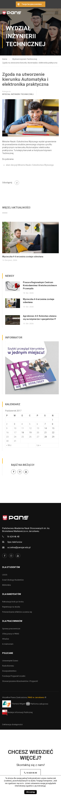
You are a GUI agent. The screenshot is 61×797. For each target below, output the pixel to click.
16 (7, 432)
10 (15, 428)
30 (7, 441)
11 (22, 428)
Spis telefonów (14, 542)
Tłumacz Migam (19, 704)
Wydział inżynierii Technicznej (17, 94)
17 (15, 432)
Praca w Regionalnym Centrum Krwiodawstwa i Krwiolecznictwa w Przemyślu (40, 285)
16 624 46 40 (13, 536)
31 (15, 441)
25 (22, 437)
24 (15, 437)
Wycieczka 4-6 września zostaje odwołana (22, 256)
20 (38, 432)
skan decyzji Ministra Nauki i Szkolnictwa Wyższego (30, 165)
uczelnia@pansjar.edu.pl (18, 547)
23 (7, 437)
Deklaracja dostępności (12, 724)
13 (38, 428)
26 (30, 437)
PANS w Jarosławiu (36, 697)
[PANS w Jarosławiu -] (11, 13)
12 (30, 428)
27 (38, 437)
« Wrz (8, 445)
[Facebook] (17, 182)
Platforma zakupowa (39, 704)
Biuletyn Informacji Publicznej (20, 712)
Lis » (39, 445)
